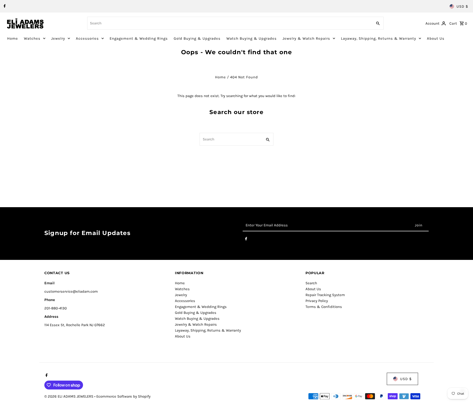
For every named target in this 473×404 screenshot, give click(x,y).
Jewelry (58, 38)
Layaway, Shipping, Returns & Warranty (378, 38)
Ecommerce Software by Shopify (123, 396)
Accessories (87, 38)
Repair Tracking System (325, 295)
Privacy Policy (316, 301)
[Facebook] (4, 6)
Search (311, 283)
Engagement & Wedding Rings (139, 38)
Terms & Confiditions (323, 306)
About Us (435, 38)
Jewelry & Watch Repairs (306, 38)
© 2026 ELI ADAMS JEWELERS (69, 396)
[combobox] (229, 23)
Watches (32, 38)
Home (12, 38)
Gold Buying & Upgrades (197, 38)
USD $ (462, 6)
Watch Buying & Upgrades (251, 38)
